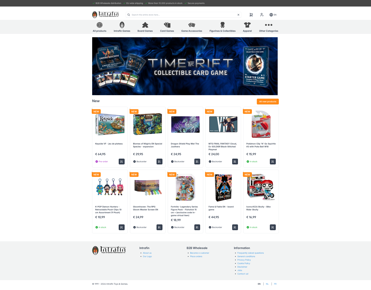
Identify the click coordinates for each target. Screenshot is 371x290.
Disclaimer (242, 267)
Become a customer (199, 253)
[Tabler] (105, 14)
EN (275, 14)
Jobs (239, 270)
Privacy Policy (244, 260)
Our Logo (147, 256)
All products (99, 30)
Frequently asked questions (250, 253)
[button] (122, 27)
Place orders (196, 256)
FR (275, 284)
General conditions (246, 256)
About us (147, 253)
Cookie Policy (243, 263)
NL (267, 284)
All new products (267, 101)
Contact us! (242, 273)
